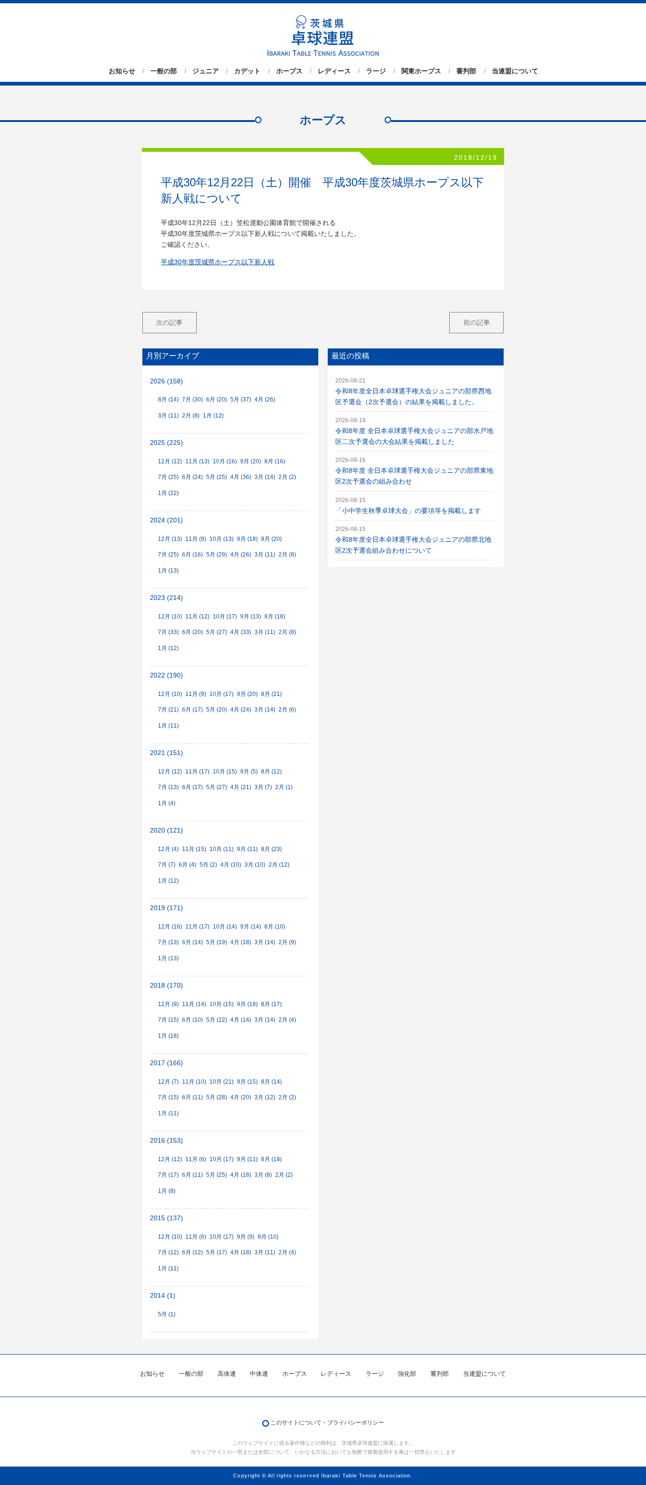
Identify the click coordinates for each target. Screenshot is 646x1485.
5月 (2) (208, 865)
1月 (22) (168, 493)
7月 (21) (168, 709)
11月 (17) (197, 771)
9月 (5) (249, 771)
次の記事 (169, 322)
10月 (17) (225, 616)
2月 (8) (191, 415)
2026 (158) (166, 381)
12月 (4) (168, 849)
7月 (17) (168, 1175)
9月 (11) (247, 849)
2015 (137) (166, 1218)
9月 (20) (250, 461)
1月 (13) (168, 570)
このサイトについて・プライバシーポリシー (327, 1422)
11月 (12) (197, 616)
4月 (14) (240, 1020)
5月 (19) (216, 942)
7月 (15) (168, 1020)
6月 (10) (192, 1020)
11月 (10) (194, 1082)
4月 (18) (240, 942)
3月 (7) (263, 787)
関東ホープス (421, 71)
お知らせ (122, 71)
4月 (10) (230, 865)
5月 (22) (216, 1020)
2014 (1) (162, 1295)
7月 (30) (192, 399)
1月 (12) (213, 415)
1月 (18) (168, 1036)
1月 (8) (166, 1191)
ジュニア (205, 71)
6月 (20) (216, 399)
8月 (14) (168, 399)
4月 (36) (240, 477)
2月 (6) (287, 709)
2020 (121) (166, 830)
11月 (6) (195, 1159)
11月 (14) (194, 1004)
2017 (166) (166, 1063)
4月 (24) (240, 709)
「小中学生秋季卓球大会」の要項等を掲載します (408, 510)
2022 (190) (166, 675)
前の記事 (476, 322)
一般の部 (163, 71)
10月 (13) (222, 539)
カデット (247, 71)
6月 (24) (192, 477)
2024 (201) (166, 520)
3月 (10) (254, 865)
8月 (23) (271, 849)
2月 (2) (287, 477)
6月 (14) (192, 942)
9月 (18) (247, 539)
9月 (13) (250, 616)
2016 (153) (166, 1140)
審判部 (466, 71)
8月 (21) (271, 694)
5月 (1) (166, 1314)
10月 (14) (225, 926)
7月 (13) (168, 787)
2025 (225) (166, 442)
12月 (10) (170, 616)
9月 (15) (247, 1082)
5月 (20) (216, 709)
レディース (334, 71)
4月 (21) (240, 787)
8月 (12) (271, 771)
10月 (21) (222, 1082)
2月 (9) (287, 942)
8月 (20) (271, 539)
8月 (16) (274, 461)
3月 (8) (263, 1175)
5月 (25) (216, 477)
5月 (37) (240, 399)
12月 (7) (168, 1082)
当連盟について (515, 71)
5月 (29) (216, 554)
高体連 (227, 1373)
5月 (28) (216, 1097)
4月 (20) (240, 1097)
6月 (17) (192, 709)
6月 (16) (192, 554)
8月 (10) (274, 926)
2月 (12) (279, 865)
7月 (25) (168, 477)
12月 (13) (170, 539)
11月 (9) (195, 539)
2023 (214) (166, 597)
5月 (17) (216, 1252)
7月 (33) (168, 632)
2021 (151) (166, 752)
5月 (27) (216, 632)
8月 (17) (271, 1004)
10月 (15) (225, 771)
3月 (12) (264, 1097)
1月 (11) (168, 726)
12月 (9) (168, 1004)
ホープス (289, 71)
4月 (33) (240, 632)
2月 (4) (287, 1020)
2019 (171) (166, 908)
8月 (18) (274, 616)
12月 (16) (170, 926)
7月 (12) (168, 1252)
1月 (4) (166, 803)
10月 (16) (225, 461)
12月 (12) (170, 461)
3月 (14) (264, 477)
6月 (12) (192, 1252)
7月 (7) (166, 865)
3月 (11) (168, 415)
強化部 (407, 1373)
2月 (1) (284, 787)
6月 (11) (192, 1097)
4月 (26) (264, 399)
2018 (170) (166, 985)
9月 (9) (245, 1237)
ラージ (376, 71)
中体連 (259, 1373)
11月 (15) (194, 849)
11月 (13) (197, 461)
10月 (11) (222, 849)
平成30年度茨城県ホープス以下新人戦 (217, 262)
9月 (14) (250, 926)
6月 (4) (187, 865)
